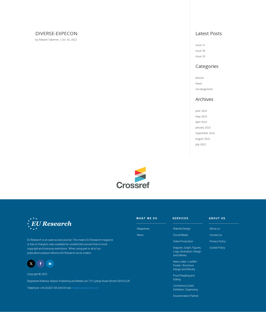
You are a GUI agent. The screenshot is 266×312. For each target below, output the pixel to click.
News (198, 83)
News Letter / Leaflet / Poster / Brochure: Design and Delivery (185, 265)
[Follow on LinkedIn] (50, 264)
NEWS (235, 10)
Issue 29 (200, 56)
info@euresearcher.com (85, 287)
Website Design (182, 228)
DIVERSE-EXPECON (56, 33)
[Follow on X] (31, 264)
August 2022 (202, 138)
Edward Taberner (49, 39)
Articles (199, 78)
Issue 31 (200, 45)
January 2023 (203, 127)
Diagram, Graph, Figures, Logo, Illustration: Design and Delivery (187, 251)
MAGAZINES (182, 10)
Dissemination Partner (186, 295)
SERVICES (222, 10)
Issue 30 (200, 50)
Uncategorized (203, 89)
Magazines (143, 228)
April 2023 (201, 122)
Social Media (180, 235)
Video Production (183, 241)
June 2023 (201, 111)
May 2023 (201, 116)
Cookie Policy (217, 247)
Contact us (216, 235)
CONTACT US (252, 10)
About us (215, 228)
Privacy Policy (218, 241)
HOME (149, 10)
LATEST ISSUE (202, 10)
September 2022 (205, 133)
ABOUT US (163, 10)
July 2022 (200, 144)
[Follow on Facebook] (41, 264)
